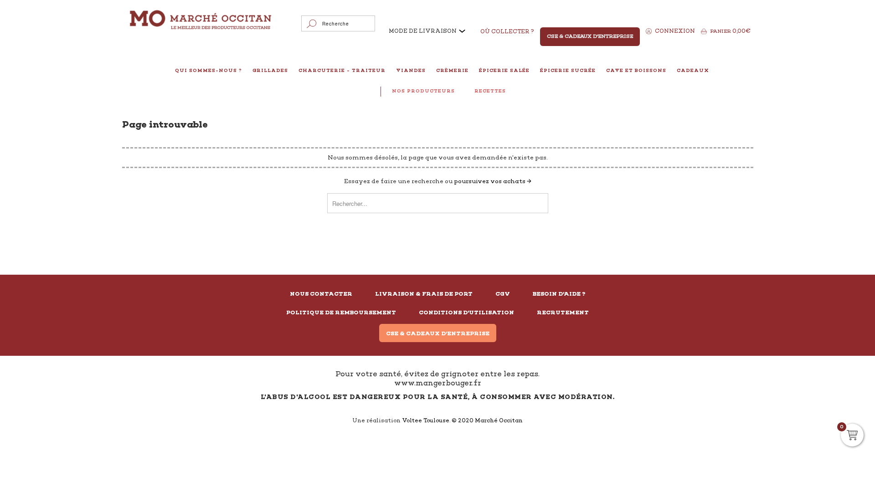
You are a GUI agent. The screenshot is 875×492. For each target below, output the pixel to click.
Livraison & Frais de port (424, 294)
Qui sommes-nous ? (208, 70)
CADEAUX (693, 70)
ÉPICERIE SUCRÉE (568, 70)
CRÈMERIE (452, 70)
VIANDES (411, 70)
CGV (502, 294)
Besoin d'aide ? (559, 294)
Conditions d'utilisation (466, 312)
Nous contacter (321, 294)
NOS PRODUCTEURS (423, 91)
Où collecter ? (507, 31)
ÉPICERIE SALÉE (504, 70)
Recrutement (563, 312)
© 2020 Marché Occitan (487, 420)
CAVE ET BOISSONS (636, 70)
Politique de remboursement (341, 312)
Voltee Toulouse (425, 420)
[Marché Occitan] (201, 21)
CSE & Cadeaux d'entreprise (437, 333)
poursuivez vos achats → (492, 181)
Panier (730, 31)
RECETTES (490, 91)
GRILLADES (270, 70)
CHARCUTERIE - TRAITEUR (342, 70)
